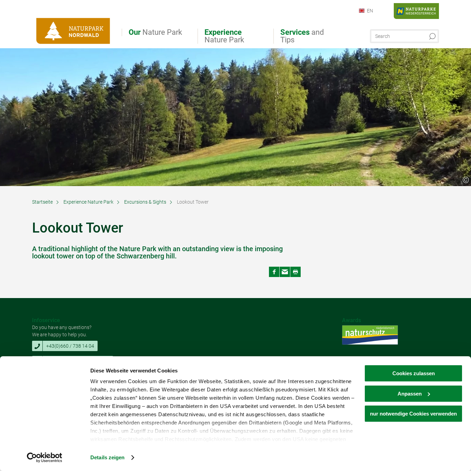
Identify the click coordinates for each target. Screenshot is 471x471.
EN (370, 10)
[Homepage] (73, 27)
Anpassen (410, 394)
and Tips (302, 36)
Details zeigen (107, 457)
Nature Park (155, 32)
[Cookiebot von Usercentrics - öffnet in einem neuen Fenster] (44, 457)
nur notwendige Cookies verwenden (413, 414)
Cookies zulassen (413, 373)
